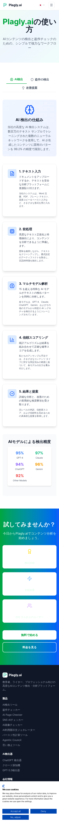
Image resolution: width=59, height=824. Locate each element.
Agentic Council (12, 740)
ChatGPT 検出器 (12, 760)
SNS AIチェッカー (13, 719)
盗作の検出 (42, 79)
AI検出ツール (10, 704)
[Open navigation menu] (51, 5)
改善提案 (31, 87)
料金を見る (29, 647)
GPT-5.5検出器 (11, 770)
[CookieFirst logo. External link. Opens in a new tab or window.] (3, 786)
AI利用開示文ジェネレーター (19, 729)
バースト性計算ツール (15, 735)
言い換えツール (11, 745)
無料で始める (29, 635)
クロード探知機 (11, 765)
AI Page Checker (12, 714)
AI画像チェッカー (12, 724)
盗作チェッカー (11, 709)
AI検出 (18, 79)
